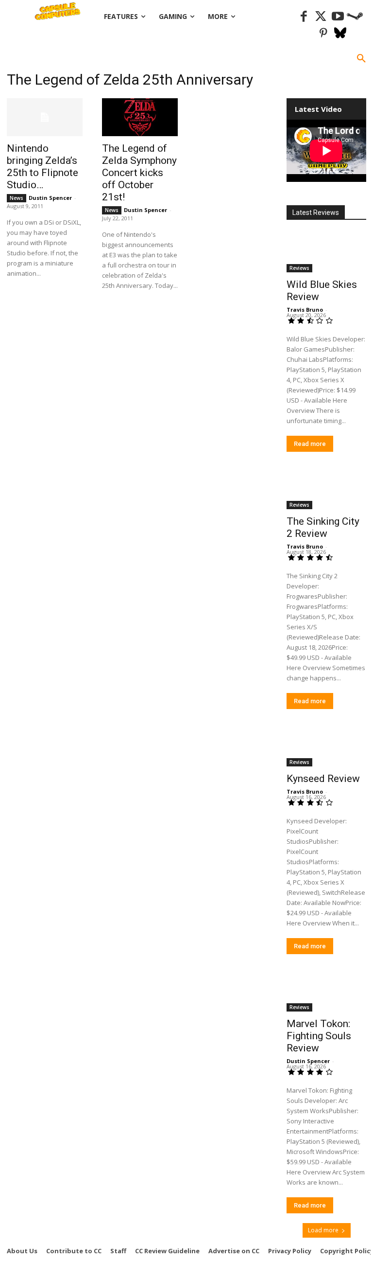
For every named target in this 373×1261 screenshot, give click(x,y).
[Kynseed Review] (326, 746)
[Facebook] (304, 17)
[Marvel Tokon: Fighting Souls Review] (326, 992)
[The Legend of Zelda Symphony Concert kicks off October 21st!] (140, 117)
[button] (361, 59)
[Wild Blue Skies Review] (326, 252)
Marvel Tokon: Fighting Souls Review (319, 1036)
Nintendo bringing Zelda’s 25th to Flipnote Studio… (42, 166)
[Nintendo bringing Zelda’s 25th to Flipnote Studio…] (45, 117)
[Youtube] (338, 17)
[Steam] (355, 17)
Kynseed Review (323, 778)
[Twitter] (321, 17)
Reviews (299, 268)
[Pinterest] (323, 34)
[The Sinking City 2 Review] (326, 489)
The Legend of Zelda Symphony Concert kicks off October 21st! (139, 172)
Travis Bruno (305, 309)
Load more (323, 1230)
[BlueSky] (340, 34)
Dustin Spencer (50, 197)
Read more (310, 443)
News (16, 198)
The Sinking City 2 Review (323, 527)
